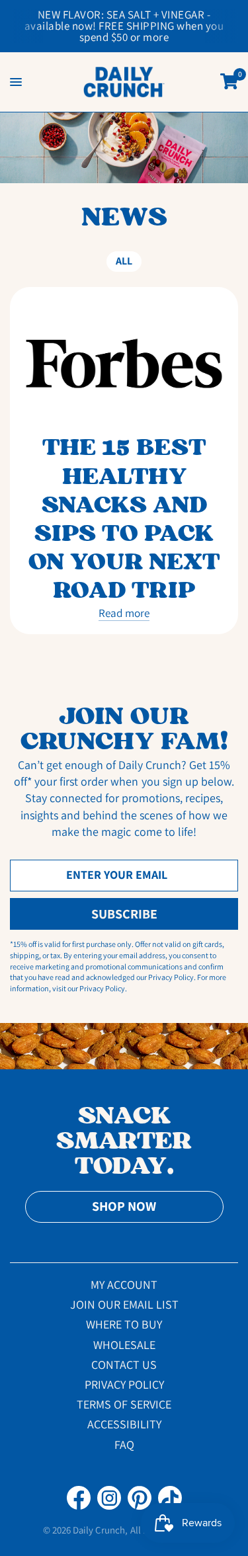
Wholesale (124, 1344)
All (124, 261)
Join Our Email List (124, 1304)
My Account (124, 1284)
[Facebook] (79, 1498)
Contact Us (124, 1364)
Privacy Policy (124, 1384)
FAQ (124, 1444)
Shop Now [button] (124, 1206)
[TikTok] (170, 1498)
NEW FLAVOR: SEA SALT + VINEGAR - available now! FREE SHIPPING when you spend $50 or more (124, 25)
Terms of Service (124, 1404)
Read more (124, 613)
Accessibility (124, 1424)
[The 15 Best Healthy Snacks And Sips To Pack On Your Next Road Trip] (124, 363)
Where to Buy (124, 1324)
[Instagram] (109, 1498)
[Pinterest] (139, 1498)
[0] (227, 82)
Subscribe (124, 913)
